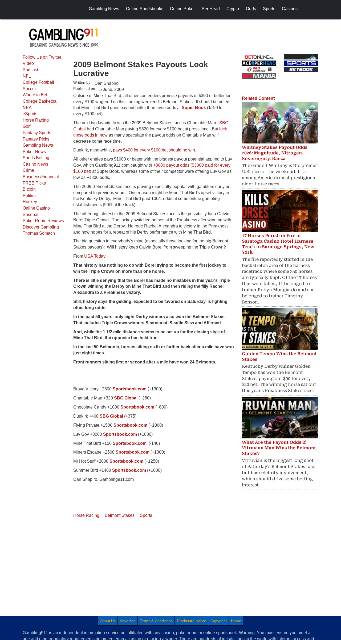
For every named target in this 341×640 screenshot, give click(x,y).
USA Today (94, 256)
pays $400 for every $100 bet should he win (154, 150)
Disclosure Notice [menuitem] (191, 621)
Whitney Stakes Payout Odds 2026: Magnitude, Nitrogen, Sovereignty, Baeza (274, 153)
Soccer (29, 88)
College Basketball (41, 101)
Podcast (30, 69)
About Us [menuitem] (108, 621)
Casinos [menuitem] (290, 8)
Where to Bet (35, 95)
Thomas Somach (39, 233)
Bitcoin (29, 189)
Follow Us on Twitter (42, 57)
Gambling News (38, 145)
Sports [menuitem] (269, 8)
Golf (26, 126)
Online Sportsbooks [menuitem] (144, 8)
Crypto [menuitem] (232, 8)
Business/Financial (41, 176)
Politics (29, 195)
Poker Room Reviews (43, 220)
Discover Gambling (41, 227)
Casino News (35, 164)
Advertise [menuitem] (128, 621)
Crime (28, 170)
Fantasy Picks (36, 139)
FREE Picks (34, 183)
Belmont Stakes (120, 515)
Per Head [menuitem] (211, 8)
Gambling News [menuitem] (104, 8)
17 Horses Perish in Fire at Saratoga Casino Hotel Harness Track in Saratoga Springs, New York (278, 244)
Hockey (30, 201)
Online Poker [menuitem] (182, 8)
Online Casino (36, 208)
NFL (27, 76)
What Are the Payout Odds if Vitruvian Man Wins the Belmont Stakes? (279, 448)
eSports (30, 113)
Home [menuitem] (236, 621)
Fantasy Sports (37, 132)
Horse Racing (36, 120)
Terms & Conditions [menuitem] (156, 621)
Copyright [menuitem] (218, 621)
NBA (27, 107)
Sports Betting (36, 157)
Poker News (34, 151)
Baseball (31, 214)
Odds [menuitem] (251, 8)
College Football (38, 82)
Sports (146, 515)
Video (28, 63)
